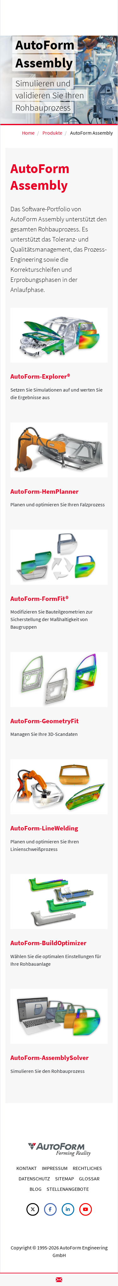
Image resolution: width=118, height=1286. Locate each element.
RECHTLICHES (87, 1168)
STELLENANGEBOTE (68, 1189)
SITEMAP (64, 1178)
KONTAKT (26, 1168)
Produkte (52, 133)
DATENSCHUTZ (34, 1178)
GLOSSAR (89, 1178)
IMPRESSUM (55, 1168)
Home (28, 133)
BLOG (36, 1189)
